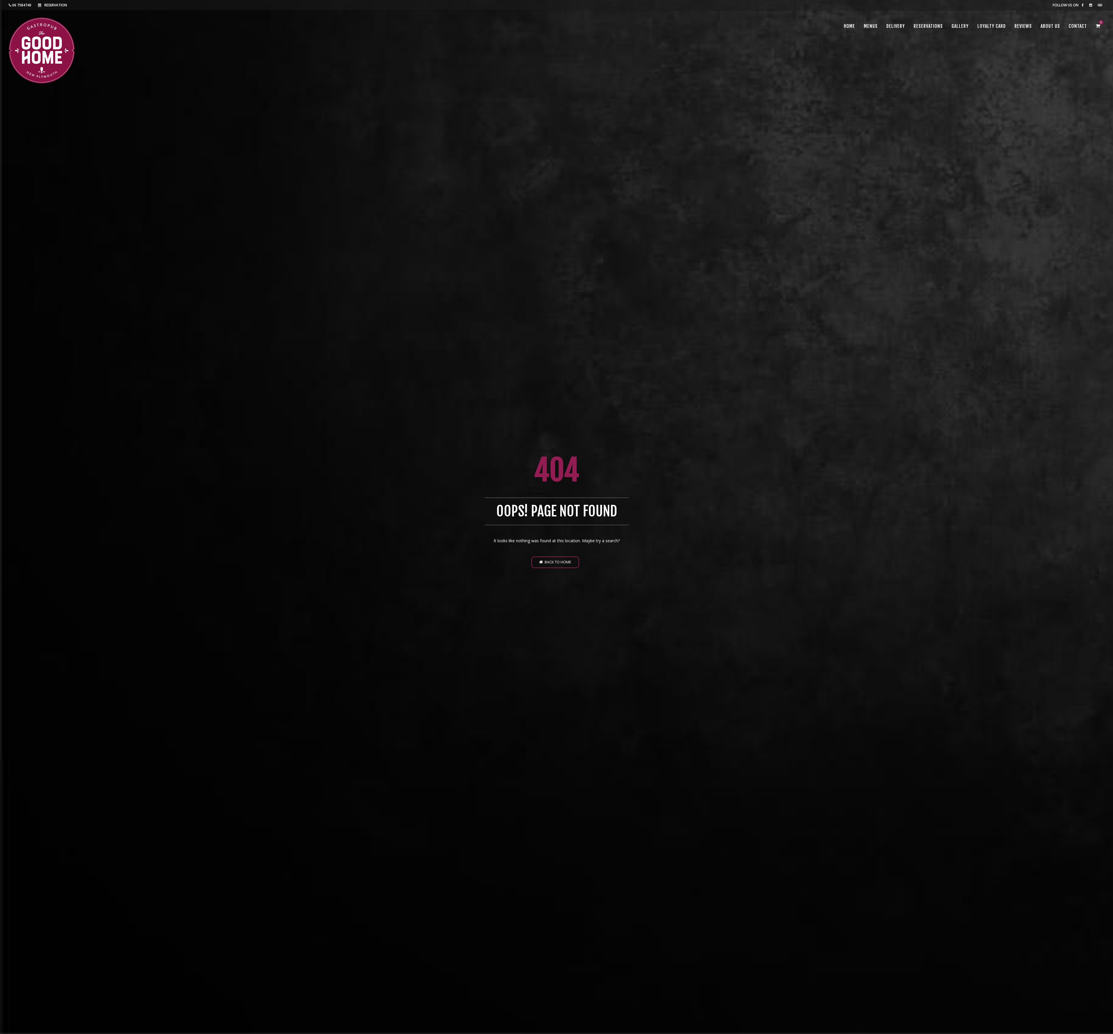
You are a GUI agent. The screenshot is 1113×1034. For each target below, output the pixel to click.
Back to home (557, 562)
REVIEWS (1023, 26)
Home (849, 26)
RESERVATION (55, 5)
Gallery (960, 26)
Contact (1078, 26)
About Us (1050, 26)
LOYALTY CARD (991, 26)
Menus (871, 26)
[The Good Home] (42, 50)
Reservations (928, 26)
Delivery (895, 26)
